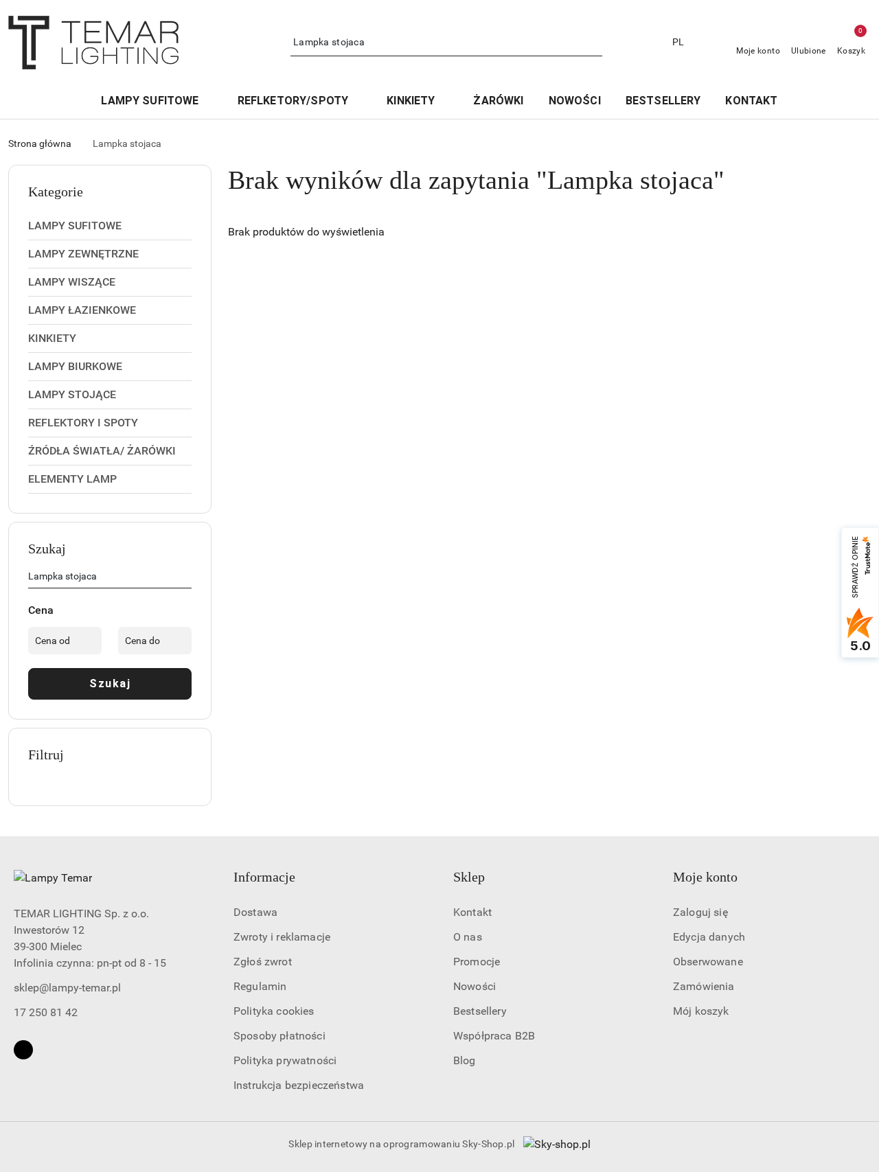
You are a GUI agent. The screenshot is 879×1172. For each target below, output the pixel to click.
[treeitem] (110, 226)
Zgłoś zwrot (262, 961)
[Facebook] (23, 1049)
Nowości (474, 986)
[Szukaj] (186, 578)
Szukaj (109, 683)
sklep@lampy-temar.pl (67, 987)
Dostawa (255, 912)
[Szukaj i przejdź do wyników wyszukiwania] (594, 42)
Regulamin (259, 986)
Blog (464, 1060)
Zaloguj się (700, 912)
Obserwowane (708, 961)
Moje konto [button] (705, 876)
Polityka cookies (274, 1011)
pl (678, 41)
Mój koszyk (701, 1011)
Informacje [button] (264, 876)
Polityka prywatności (284, 1060)
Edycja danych (709, 936)
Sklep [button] (469, 876)
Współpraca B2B (494, 1035)
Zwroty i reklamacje (281, 936)
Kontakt (472, 912)
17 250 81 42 (46, 1012)
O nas (467, 936)
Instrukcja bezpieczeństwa (298, 1085)
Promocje (476, 961)
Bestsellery (480, 1011)
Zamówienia (704, 986)
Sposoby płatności (279, 1035)
